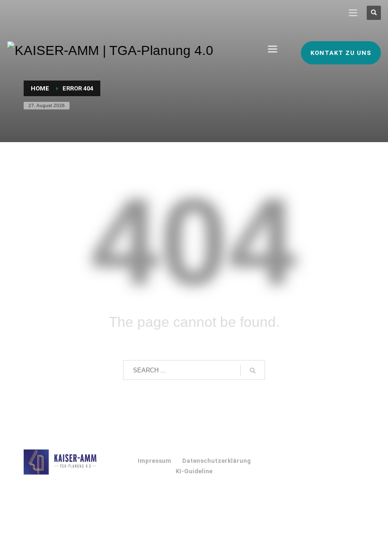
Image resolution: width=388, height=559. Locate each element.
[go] (252, 370)
